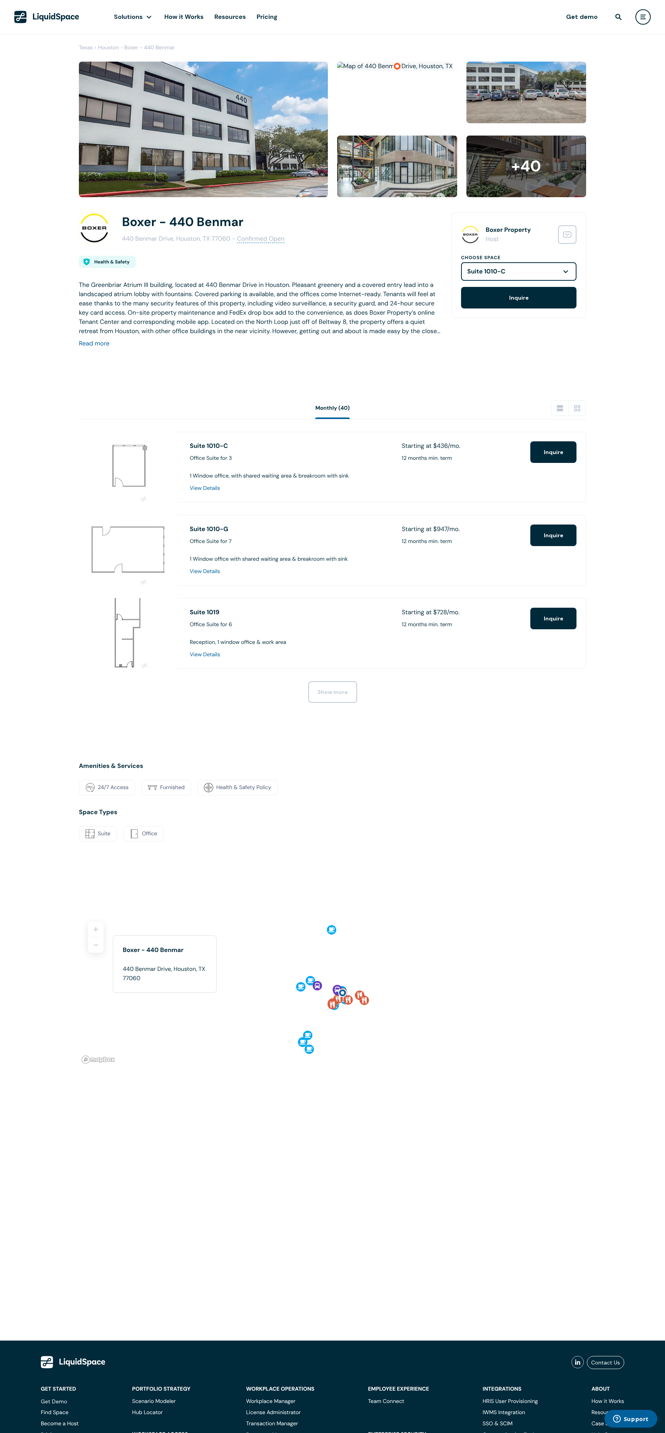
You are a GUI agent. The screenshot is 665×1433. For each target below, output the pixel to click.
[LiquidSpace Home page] (46, 17)
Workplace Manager (270, 1401)
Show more (332, 692)
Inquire (519, 297)
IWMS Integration (504, 1412)
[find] (618, 17)
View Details (205, 488)
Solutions (128, 17)
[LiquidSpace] (73, 1362)
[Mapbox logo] (98, 1059)
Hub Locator (147, 1412)
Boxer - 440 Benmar (149, 47)
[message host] (567, 234)
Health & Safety (112, 262)
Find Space (55, 1412)
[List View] (560, 408)
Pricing (267, 17)
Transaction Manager (272, 1423)
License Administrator (273, 1412)
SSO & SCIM (498, 1423)
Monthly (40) (332, 408)
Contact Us (605, 1362)
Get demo (582, 17)
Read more (94, 343)
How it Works (184, 17)
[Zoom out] (96, 945)
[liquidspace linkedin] (577, 1362)
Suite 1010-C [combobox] (486, 271)
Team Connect (386, 1401)
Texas (86, 47)
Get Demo (54, 1401)
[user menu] (643, 17)
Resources (230, 17)
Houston (108, 47)
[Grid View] (577, 408)
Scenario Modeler (153, 1401)
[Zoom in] (96, 929)
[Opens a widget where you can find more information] (630, 1419)
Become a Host (60, 1423)
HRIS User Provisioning (510, 1401)
